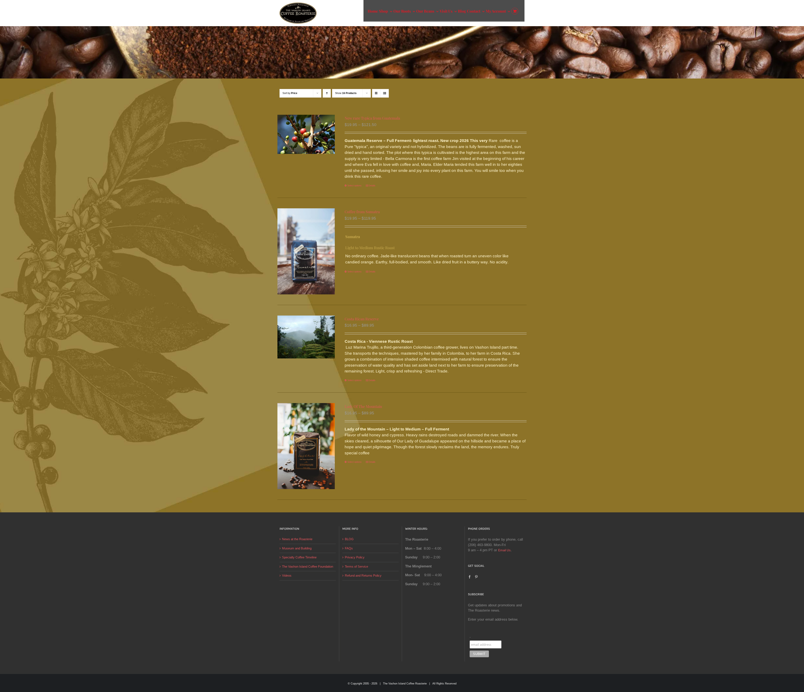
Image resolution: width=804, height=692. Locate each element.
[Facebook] (469, 577)
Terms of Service (356, 566)
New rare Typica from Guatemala (372, 118)
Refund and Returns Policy (363, 575)
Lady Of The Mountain (363, 406)
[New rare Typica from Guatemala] (306, 134)
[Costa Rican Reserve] (306, 337)
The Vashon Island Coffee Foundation (307, 566)
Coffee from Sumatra (362, 211)
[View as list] (384, 93)
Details (371, 185)
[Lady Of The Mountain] (306, 446)
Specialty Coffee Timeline (299, 557)
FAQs (349, 548)
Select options (354, 185)
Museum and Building (297, 548)
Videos (286, 575)
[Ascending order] (327, 93)
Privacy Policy (355, 557)
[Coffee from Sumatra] (306, 251)
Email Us (504, 550)
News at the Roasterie (297, 539)
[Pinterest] (476, 577)
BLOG (349, 539)
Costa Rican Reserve (362, 318)
